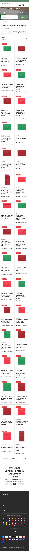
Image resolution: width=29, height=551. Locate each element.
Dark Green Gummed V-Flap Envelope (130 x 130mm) (20, 296)
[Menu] (26, 4)
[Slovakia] (12, 524)
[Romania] (6, 524)
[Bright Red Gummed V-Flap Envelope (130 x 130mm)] (22, 310)
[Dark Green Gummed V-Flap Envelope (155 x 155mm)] (22, 361)
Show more (4, 34)
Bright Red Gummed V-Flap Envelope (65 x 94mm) (7, 86)
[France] (9, 520)
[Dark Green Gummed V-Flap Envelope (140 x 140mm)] (7, 335)
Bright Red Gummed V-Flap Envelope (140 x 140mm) (7, 372)
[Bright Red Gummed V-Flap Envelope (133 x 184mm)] (7, 284)
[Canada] (15, 518)
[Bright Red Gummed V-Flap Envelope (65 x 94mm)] (7, 75)
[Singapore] (9, 524)
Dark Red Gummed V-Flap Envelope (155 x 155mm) (21, 398)
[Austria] (9, 518)
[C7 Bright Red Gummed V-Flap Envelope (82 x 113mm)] (22, 101)
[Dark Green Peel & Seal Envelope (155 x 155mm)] (7, 387)
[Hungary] (21, 520)
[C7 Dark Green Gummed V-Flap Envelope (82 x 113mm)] (22, 75)
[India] (24, 520)
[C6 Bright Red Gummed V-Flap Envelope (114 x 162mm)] (22, 179)
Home (2, 21)
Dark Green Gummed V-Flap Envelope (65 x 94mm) (6, 61)
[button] (23, 4)
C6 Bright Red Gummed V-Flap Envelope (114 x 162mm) (20, 191)
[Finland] (6, 520)
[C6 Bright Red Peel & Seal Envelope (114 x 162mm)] (7, 206)
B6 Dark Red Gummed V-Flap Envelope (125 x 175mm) (6, 244)
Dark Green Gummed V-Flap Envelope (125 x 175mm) (20, 217)
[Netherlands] (15, 522)
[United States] (14, 525)
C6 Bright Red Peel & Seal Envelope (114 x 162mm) (7, 216)
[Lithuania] (12, 522)
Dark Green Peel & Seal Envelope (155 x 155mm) (6, 398)
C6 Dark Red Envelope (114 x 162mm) (20, 164)
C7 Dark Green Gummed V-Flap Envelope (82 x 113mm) (20, 87)
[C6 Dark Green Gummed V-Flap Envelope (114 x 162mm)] (7, 127)
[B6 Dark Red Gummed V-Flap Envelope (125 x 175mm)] (7, 232)
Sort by (3, 37)
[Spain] (18, 524)
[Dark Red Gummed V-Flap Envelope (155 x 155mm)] (22, 387)
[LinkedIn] (15, 531)
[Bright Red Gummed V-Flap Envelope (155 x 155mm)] (22, 412)
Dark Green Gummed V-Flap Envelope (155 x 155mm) (20, 373)
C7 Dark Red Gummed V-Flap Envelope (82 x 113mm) (6, 113)
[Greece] (15, 520)
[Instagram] (13, 531)
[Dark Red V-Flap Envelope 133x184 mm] (22, 258)
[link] (5, 459)
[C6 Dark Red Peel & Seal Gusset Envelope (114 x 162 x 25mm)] (7, 179)
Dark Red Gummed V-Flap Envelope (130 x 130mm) (6, 321)
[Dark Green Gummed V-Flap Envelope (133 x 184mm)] (7, 258)
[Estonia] (3, 520)
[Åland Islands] (3, 518)
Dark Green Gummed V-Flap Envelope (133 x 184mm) (6, 270)
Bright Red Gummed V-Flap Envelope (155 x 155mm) (22, 423)
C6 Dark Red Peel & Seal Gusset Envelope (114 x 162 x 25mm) (7, 191)
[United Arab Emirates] (24, 524)
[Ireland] (3, 522)
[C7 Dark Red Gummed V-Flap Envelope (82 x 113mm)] (7, 101)
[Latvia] (9, 522)
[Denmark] (24, 518)
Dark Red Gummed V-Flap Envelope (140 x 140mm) (21, 346)
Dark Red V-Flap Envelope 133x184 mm (21, 269)
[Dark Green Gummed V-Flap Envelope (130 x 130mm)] (22, 284)
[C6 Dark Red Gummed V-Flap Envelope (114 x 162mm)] (7, 153)
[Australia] (6, 518)
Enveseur (23, 547)
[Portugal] (3, 524)
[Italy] (6, 522)
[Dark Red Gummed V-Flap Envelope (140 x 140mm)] (22, 335)
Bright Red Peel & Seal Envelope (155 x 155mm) (6, 447)
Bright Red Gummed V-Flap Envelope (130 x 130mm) (22, 321)
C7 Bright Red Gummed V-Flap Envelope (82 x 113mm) (20, 113)
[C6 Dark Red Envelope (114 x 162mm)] (22, 153)
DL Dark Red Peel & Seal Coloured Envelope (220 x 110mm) (21, 448)
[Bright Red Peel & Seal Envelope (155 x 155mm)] (7, 436)
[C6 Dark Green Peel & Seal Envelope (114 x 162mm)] (22, 127)
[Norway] (21, 522)
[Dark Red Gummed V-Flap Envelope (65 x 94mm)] (22, 49)
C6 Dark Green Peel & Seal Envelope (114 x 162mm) (22, 138)
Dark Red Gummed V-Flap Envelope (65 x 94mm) (21, 60)
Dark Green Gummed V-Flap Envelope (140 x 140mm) (6, 347)
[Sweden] (21, 524)
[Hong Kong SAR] (18, 520)
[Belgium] (12, 518)
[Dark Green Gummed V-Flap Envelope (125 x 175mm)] (22, 206)
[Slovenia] (15, 524)
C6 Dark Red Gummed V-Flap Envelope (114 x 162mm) (6, 165)
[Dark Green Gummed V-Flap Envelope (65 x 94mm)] (7, 49)
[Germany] (12, 520)
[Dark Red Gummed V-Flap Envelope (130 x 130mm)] (7, 310)
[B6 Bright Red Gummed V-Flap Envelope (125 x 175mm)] (22, 232)
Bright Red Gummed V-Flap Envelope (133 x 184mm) (7, 295)
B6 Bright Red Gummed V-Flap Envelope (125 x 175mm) (20, 244)
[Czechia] (21, 518)
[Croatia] (18, 518)
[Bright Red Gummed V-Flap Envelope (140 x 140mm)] (7, 361)
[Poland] (24, 522)
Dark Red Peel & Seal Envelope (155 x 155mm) (6, 423)
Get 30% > (23, 17)
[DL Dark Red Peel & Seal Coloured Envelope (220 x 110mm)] (22, 436)
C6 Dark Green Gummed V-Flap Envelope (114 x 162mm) (6, 139)
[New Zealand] (18, 522)
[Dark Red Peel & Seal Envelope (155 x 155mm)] (7, 412)
